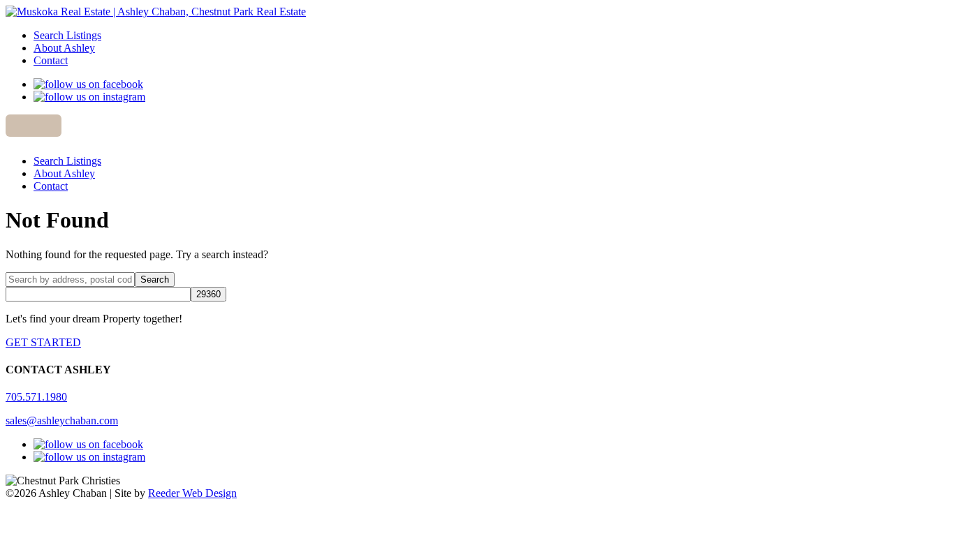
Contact (51, 60)
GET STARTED (43, 342)
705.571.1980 (36, 397)
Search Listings (67, 35)
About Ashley (64, 48)
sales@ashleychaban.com (62, 420)
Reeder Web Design (192, 493)
